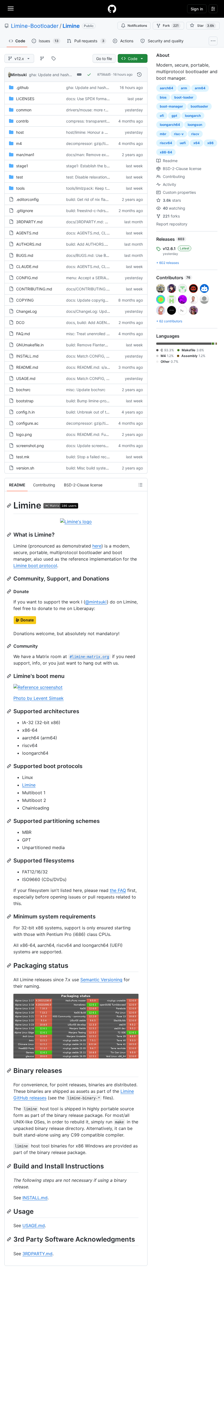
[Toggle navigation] (11, 8)
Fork (171, 25)
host (20, 132)
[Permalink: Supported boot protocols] (9, 766)
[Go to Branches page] (42, 58)
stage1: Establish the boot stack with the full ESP (109, 165)
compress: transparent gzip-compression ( (104, 121)
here (96, 546)
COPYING (25, 300)
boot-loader (183, 97)
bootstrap (25, 400)
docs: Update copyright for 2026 (95, 300)
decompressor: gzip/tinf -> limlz (94, 143)
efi (162, 116)
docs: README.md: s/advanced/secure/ (101, 367)
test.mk (23, 456)
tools (20, 188)
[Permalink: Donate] (9, 591)
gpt (174, 116)
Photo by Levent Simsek (38, 698)
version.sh (25, 468)
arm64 (200, 88)
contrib (22, 121)
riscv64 (166, 143)
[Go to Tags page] (53, 58)
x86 (210, 143)
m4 (19, 143)
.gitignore (24, 210)
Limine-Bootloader (34, 26)
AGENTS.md (27, 233)
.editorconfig (27, 199)
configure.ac (27, 423)
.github (22, 87)
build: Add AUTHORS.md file (91, 244)
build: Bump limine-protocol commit (97, 400)
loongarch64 (170, 125)
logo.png (24, 434)
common (23, 110)
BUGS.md (24, 255)
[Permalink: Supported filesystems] (9, 860)
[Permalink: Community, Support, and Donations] (9, 578)
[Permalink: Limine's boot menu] (9, 676)
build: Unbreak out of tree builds (95, 412)
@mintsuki (96, 602)
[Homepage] (112, 8)
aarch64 (166, 88)
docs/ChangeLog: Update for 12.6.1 (98, 311)
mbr (163, 134)
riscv (195, 134)
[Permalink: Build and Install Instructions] (9, 1166)
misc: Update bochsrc (85, 389)
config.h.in (25, 412)
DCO (20, 322)
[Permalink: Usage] (9, 1211)
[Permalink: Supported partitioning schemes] (9, 821)
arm (184, 88)
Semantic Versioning (101, 979)
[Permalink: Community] (9, 646)
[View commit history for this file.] (139, 74)
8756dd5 (104, 74)
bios (163, 97)
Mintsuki (18, 74)
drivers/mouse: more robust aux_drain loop (104, 110)
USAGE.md (26, 378)
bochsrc (23, 389)
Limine (71, 26)
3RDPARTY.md (29, 221)
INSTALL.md (27, 356)
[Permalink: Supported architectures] (9, 711)
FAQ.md (23, 333)
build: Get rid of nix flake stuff (92, 199)
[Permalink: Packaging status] (9, 965)
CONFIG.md (27, 277)
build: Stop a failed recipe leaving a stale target (108, 456)
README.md (27, 367)
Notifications (137, 25)
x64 (196, 143)
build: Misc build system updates (95, 468)
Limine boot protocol (35, 565)
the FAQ (118, 890)
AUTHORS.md (28, 244)
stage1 (22, 165)
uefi (183, 143)
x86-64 (166, 152)
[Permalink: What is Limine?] (9, 535)
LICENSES (25, 98)
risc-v (179, 134)
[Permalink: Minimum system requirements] (9, 916)
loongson (195, 125)
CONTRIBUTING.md (34, 289)
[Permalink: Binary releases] (9, 1070)
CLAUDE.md (27, 266)
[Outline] (140, 484)
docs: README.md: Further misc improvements (108, 434)
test (19, 177)
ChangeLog (26, 311)
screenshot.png (30, 445)
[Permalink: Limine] (9, 505)
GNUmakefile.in (30, 345)
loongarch (193, 116)
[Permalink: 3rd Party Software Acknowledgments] (9, 1239)
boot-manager (171, 106)
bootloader (199, 106)
